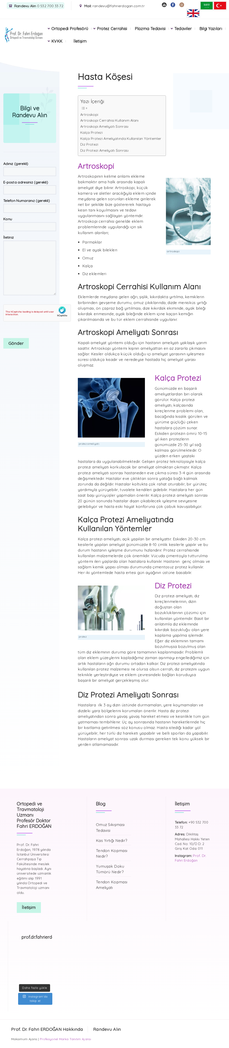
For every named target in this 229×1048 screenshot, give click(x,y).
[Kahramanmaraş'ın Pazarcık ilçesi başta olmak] (48, 960)
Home (13, 53)
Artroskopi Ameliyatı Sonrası (104, 126)
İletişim (80, 41)
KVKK (56, 41)
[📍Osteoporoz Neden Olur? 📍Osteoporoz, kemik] (39, 960)
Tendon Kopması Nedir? (111, 853)
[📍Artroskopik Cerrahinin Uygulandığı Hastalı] (48, 978)
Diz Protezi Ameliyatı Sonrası (104, 150)
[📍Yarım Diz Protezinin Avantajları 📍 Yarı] (20, 978)
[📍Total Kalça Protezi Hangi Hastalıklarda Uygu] (48, 972)
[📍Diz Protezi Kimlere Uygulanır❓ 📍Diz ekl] (20, 966)
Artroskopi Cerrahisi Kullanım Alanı (109, 120)
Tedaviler (183, 28)
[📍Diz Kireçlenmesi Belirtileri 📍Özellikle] (20, 972)
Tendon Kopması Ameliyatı (111, 884)
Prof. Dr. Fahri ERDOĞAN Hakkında (47, 1029)
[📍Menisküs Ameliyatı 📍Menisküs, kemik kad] (30, 978)
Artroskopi (89, 114)
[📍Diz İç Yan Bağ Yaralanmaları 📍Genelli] (48, 966)
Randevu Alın (107, 1029)
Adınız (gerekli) (15, 163)
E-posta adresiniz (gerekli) (25, 182)
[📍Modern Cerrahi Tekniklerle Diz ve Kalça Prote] (48, 953)
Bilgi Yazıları (210, 28)
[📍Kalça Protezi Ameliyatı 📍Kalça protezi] (39, 978)
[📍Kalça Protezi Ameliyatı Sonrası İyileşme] (39, 966)
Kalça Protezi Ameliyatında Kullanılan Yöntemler (120, 138)
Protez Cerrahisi (112, 28)
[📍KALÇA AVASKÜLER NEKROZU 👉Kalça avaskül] (20, 953)
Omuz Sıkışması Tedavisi (110, 827)
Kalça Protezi (91, 132)
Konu (7, 219)
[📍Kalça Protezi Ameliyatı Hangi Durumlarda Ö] (39, 953)
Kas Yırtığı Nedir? (111, 840)
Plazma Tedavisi (150, 28)
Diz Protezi (89, 144)
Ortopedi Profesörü (69, 28)
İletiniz (8, 237)
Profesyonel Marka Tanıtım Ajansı (65, 1039)
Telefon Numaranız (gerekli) (26, 200)
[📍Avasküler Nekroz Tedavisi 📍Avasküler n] (39, 972)
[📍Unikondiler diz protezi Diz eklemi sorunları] (30, 953)
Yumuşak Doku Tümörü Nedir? (110, 869)
